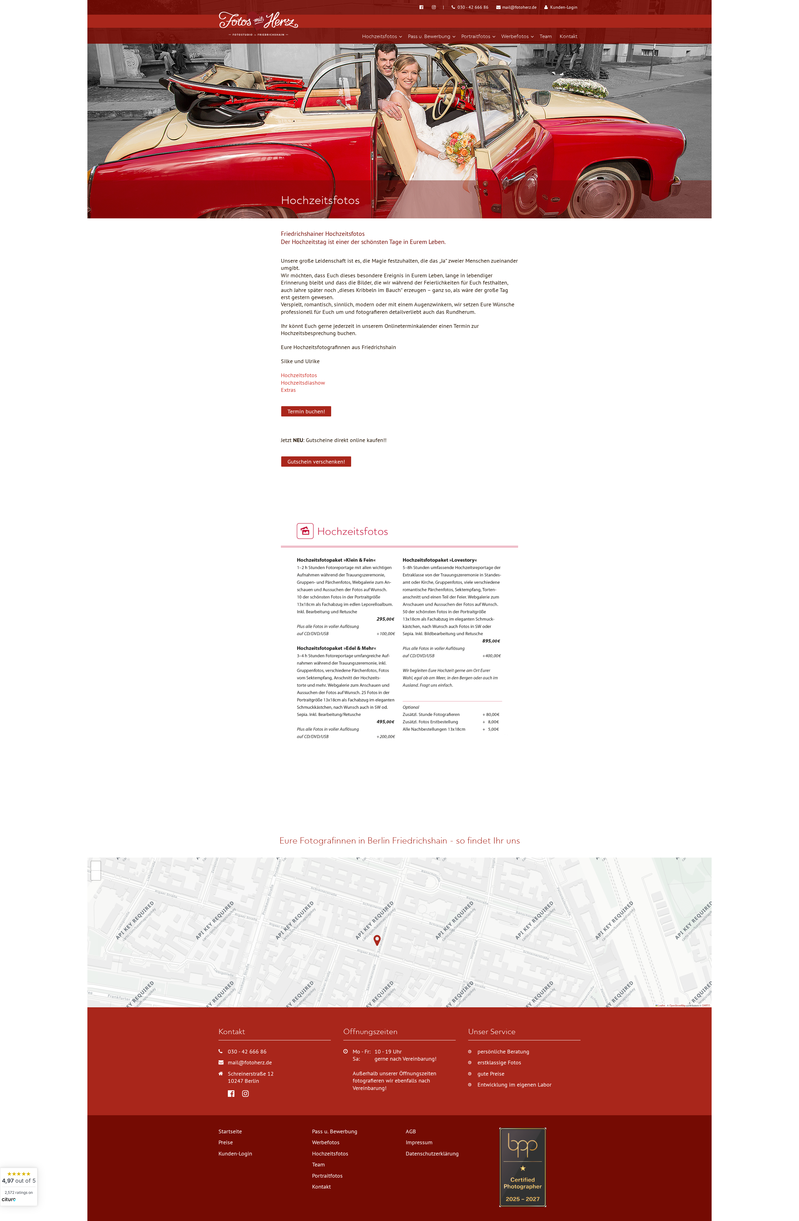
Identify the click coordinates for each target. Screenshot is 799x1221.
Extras (288, 389)
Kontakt (321, 1186)
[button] (375, 944)
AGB (411, 1131)
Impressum (419, 1142)
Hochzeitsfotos (299, 375)
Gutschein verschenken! (316, 461)
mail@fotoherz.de (519, 7)
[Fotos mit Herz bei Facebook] (421, 7)
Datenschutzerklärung (432, 1153)
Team (318, 1164)
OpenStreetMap (677, 1005)
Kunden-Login (563, 7)
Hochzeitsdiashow (303, 382)
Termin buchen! (306, 411)
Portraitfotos (327, 1175)
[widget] (18, 1187)
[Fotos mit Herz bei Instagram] (438, 7)
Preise (225, 1142)
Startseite (230, 1131)
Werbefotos (326, 1142)
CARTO (706, 1005)
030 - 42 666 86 (472, 7)
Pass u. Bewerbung (334, 1131)
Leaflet (661, 1005)
